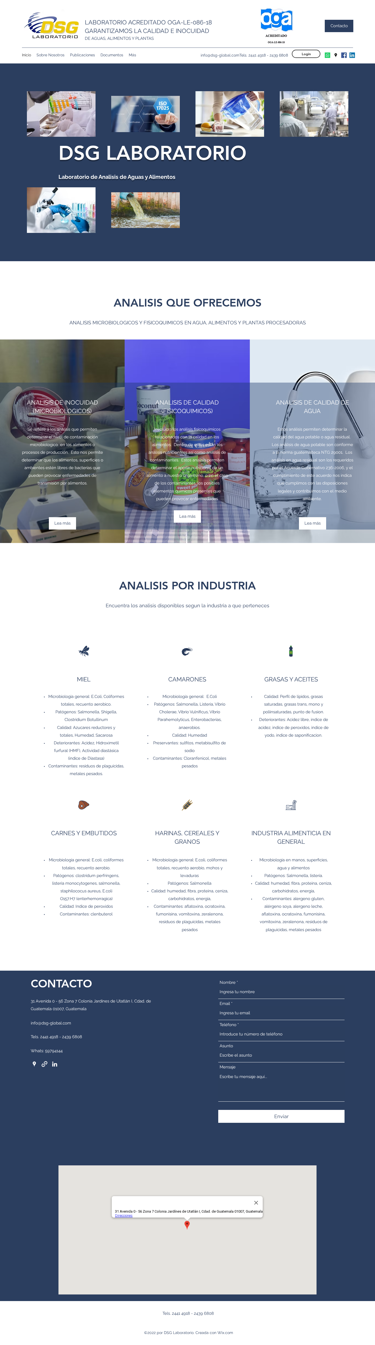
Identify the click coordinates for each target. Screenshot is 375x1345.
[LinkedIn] (352, 55)
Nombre (228, 983)
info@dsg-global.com (220, 55)
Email (225, 1004)
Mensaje (228, 1067)
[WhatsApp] (327, 55)
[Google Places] (335, 55)
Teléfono (228, 1025)
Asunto (226, 1046)
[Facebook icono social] (344, 55)
